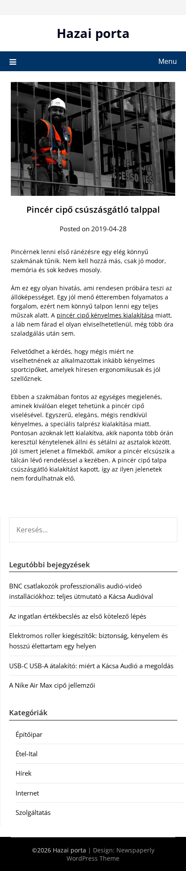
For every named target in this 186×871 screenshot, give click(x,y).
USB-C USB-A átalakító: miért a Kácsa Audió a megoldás (91, 665)
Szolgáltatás (33, 812)
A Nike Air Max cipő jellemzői (52, 685)
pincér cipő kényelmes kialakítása (105, 315)
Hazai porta (93, 33)
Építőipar (29, 734)
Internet (27, 793)
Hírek (24, 773)
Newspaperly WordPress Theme (110, 854)
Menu (167, 61)
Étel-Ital (27, 753)
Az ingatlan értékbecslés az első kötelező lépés (77, 616)
